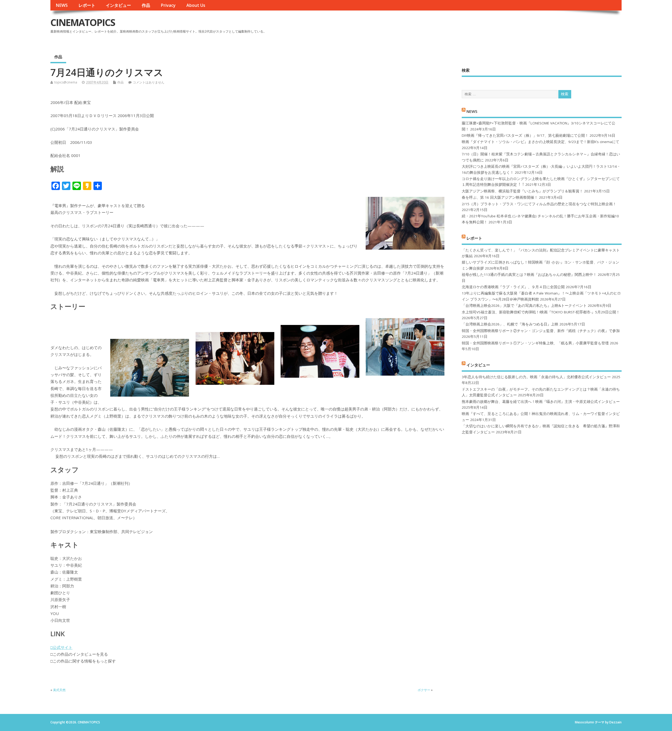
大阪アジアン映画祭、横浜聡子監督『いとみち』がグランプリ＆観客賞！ (522, 191)
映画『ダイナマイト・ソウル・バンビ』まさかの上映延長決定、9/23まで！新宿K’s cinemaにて (540, 141)
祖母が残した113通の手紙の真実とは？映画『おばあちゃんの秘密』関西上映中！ (529, 274)
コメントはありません (148, 82)
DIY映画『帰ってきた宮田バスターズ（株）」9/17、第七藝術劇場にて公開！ (525, 135)
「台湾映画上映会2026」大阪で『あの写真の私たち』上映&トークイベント (524, 305)
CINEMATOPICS (82, 22)
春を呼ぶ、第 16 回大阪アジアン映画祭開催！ (500, 197)
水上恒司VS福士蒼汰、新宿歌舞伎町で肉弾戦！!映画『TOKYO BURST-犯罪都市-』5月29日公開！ (541, 312)
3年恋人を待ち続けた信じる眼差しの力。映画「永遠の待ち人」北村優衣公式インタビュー (536, 377)
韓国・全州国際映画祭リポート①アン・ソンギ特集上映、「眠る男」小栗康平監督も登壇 (535, 343)
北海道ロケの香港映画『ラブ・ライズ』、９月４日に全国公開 (513, 287)
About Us (195, 5)
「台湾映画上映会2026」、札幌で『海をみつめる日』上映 (510, 324)
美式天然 (59, 690)
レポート (86, 5)
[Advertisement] (521, 27)
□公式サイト (61, 647)
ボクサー (424, 690)
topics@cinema (65, 82)
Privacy (168, 5)
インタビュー (118, 5)
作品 (146, 5)
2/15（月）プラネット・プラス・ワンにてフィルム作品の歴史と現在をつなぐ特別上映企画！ (539, 204)
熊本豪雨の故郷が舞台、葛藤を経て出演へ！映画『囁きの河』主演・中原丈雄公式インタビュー (541, 401)
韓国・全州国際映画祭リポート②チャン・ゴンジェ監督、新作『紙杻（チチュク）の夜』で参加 (541, 330)
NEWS (62, 5)
